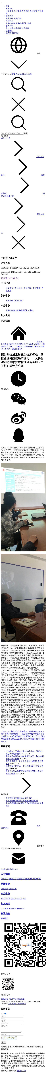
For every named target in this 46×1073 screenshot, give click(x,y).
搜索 (25, 133)
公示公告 (17, 18)
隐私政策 (4, 999)
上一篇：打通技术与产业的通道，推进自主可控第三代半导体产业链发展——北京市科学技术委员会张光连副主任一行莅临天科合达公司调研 (22, 733)
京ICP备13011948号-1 (10, 278)
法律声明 (13, 999)
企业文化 (17, 11)
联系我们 (9, 31)
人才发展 (9, 28)
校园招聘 (25, 28)
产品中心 (9, 21)
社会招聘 (17, 28)
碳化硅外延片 (21, 23)
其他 (29, 23)
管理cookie (21, 1071)
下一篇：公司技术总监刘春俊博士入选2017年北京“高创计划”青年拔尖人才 (23, 738)
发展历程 (25, 11)
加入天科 (9, 26)
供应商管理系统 (12, 33)
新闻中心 (9, 16)
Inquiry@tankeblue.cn (9, 869)
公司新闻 (9, 18)
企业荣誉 (33, 11)
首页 (7, 6)
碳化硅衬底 (10, 23)
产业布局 (37, 879)
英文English (17, 74)
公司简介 (9, 11)
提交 (3, 1042)
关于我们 (9, 9)
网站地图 (21, 999)
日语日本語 (27, 74)
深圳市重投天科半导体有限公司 (19, 798)
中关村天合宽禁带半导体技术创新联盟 (22, 801)
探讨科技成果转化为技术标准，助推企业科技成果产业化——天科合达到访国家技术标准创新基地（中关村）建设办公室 (23, 346)
